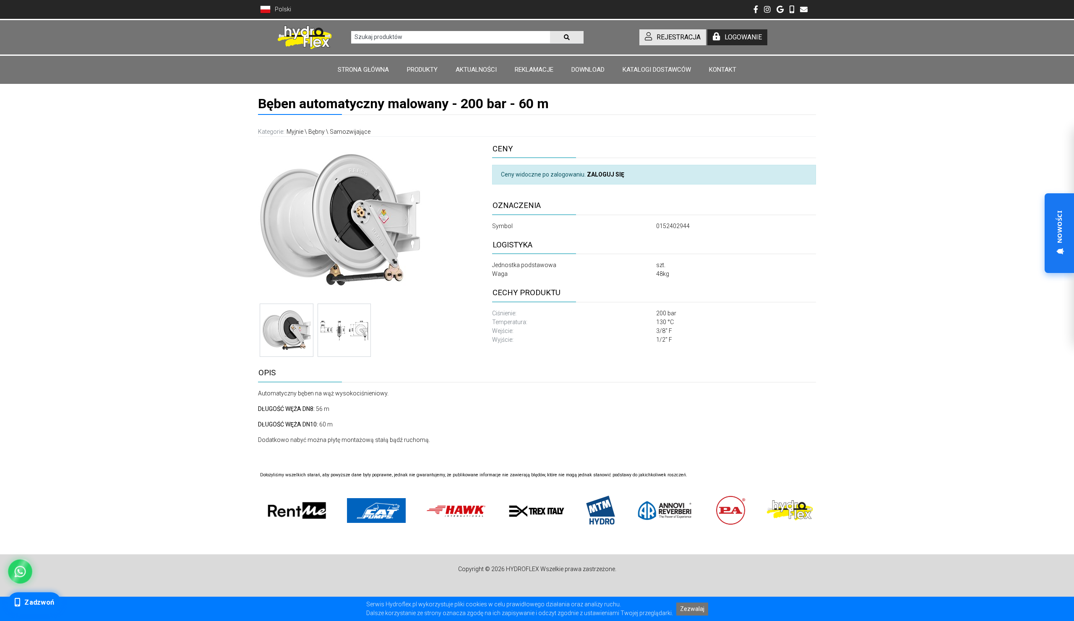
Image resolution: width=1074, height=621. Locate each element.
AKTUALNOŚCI (476, 69)
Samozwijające (350, 131)
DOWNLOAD (588, 69)
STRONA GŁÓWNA (363, 69)
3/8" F (664, 330)
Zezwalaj (692, 608)
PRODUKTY (422, 69)
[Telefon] (792, 10)
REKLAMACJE (534, 69)
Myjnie (295, 131)
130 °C (665, 322)
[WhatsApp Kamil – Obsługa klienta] (20, 571)
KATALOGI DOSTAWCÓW (657, 69)
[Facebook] (755, 10)
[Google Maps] (780, 10)
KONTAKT (722, 69)
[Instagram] (767, 10)
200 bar (666, 313)
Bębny (316, 131)
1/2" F (664, 339)
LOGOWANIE (743, 37)
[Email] (804, 10)
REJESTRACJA (679, 37)
